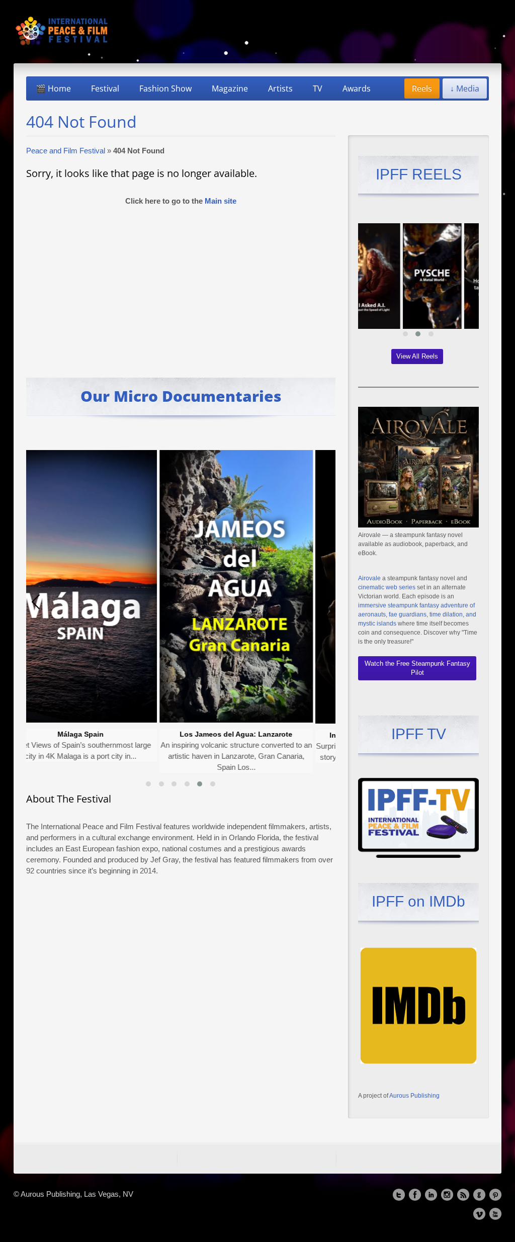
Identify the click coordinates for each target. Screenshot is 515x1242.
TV (317, 88)
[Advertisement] (180, 287)
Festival (105, 88)
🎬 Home (53, 88)
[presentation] (36, 601)
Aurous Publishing (414, 1095)
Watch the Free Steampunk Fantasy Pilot (417, 668)
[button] (148, 784)
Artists (280, 88)
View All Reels (417, 356)
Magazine (230, 88)
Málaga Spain (27, 734)
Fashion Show (165, 88)
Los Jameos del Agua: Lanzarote (182, 734)
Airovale (369, 578)
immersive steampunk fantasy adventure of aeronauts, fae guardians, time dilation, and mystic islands (417, 614)
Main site (220, 201)
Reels (422, 88)
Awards (356, 88)
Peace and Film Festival (65, 150)
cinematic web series (386, 587)
